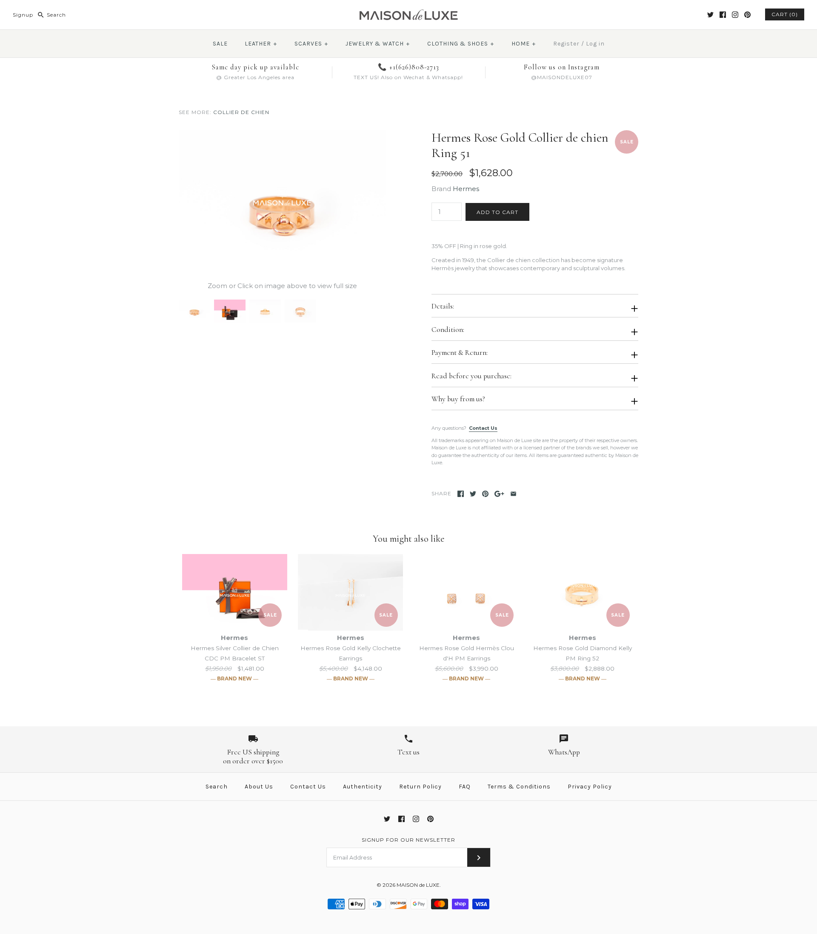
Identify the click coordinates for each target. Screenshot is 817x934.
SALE (220, 43)
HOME (523, 43)
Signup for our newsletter (408, 840)
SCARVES (311, 43)
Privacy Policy (590, 786)
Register (566, 43)
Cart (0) (784, 14)
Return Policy (420, 786)
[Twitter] (710, 14)
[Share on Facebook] (460, 494)
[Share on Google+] (499, 494)
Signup (23, 14)
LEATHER (261, 43)
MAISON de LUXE (418, 885)
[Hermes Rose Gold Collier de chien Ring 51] (282, 135)
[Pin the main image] (485, 494)
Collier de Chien (241, 112)
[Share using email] (513, 494)
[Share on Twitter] (473, 494)
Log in (595, 43)
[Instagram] (735, 14)
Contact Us (483, 428)
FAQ (465, 786)
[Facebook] (723, 14)
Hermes (466, 189)
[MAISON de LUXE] (408, 13)
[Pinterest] (747, 14)
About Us (259, 786)
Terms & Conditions (519, 786)
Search (217, 786)
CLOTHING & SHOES (460, 43)
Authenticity (362, 786)
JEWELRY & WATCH (378, 43)
